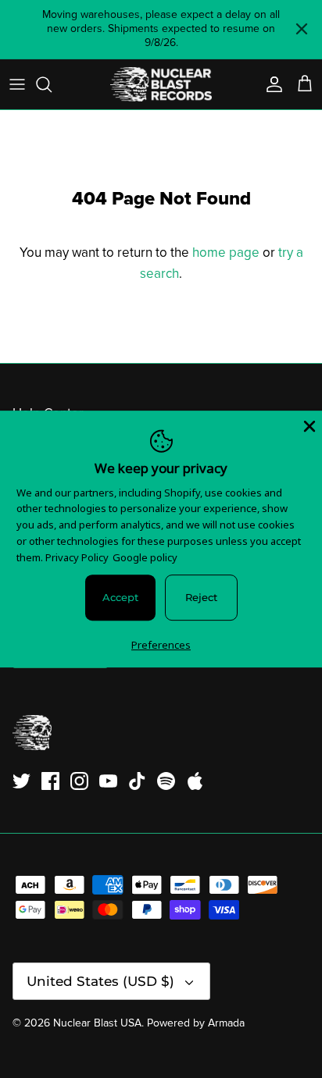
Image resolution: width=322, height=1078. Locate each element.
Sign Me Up (161, 713)
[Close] (308, 424)
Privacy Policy (77, 557)
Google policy (145, 557)
